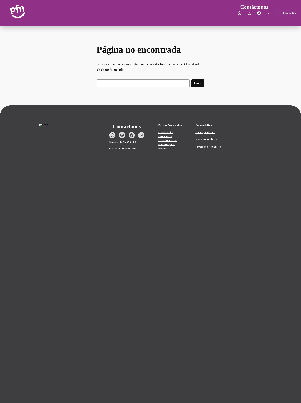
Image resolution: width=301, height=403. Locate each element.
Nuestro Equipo (166, 144)
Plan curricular (165, 132)
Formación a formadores (208, 146)
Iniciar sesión (288, 13)
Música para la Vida (205, 132)
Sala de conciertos (167, 140)
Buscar (198, 83)
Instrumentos (165, 136)
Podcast (162, 148)
